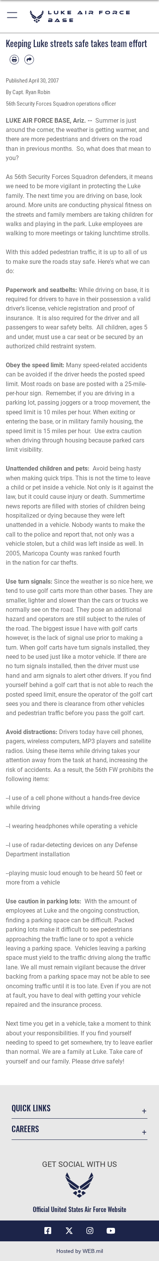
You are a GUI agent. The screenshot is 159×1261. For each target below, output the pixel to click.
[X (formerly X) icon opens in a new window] (69, 1231)
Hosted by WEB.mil (79, 1251)
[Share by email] (29, 59)
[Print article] (14, 59)
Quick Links (31, 1108)
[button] (12, 16)
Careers (25, 1128)
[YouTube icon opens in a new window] (111, 1231)
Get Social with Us (79, 1164)
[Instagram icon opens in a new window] (90, 1231)
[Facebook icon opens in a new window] (48, 1231)
